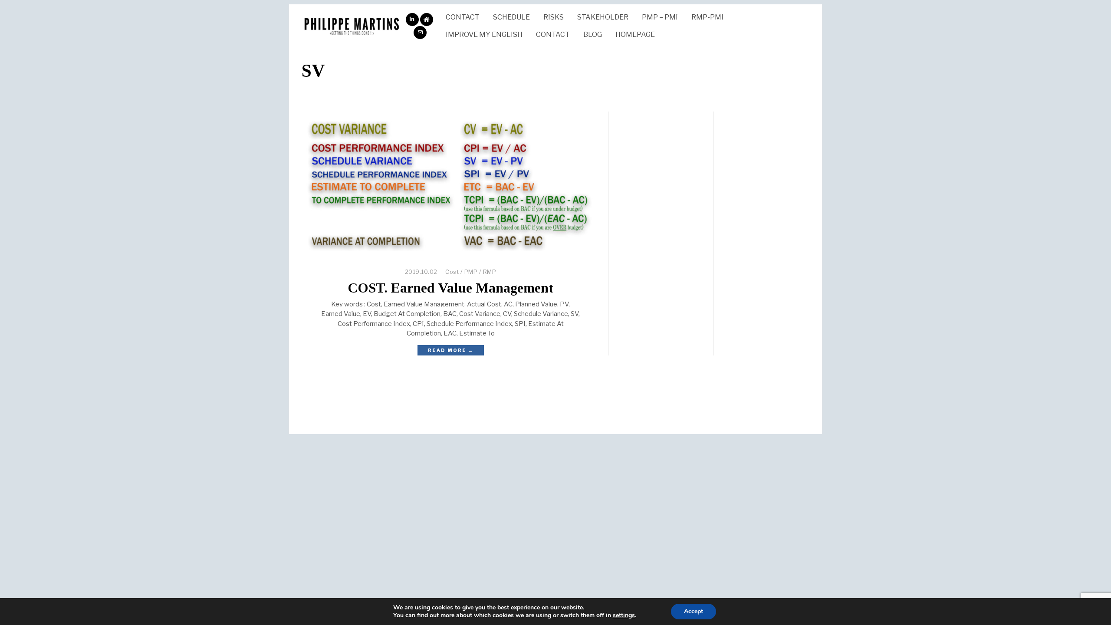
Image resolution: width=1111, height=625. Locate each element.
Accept (693, 611)
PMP (471, 271)
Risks (553, 17)
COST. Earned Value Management (450, 288)
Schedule (511, 17)
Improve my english (484, 34)
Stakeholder (602, 17)
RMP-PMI (707, 17)
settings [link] (624, 615)
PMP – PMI (660, 17)
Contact (463, 17)
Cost (452, 271)
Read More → (450, 350)
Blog (592, 34)
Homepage (635, 34)
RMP (489, 271)
